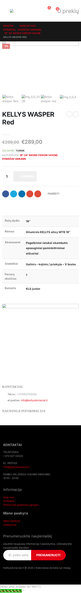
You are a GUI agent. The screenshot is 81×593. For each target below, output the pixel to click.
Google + (29, 193)
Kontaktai (9, 501)
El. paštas (37, 193)
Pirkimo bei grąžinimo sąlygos (20, 504)
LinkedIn (21, 193)
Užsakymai (9, 524)
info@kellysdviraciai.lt (34, 400)
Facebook (5, 193)
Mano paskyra (11, 520)
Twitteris (13, 193)
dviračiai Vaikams (14, 158)
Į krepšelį (27, 176)
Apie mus (8, 497)
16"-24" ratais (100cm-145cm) (39, 155)
